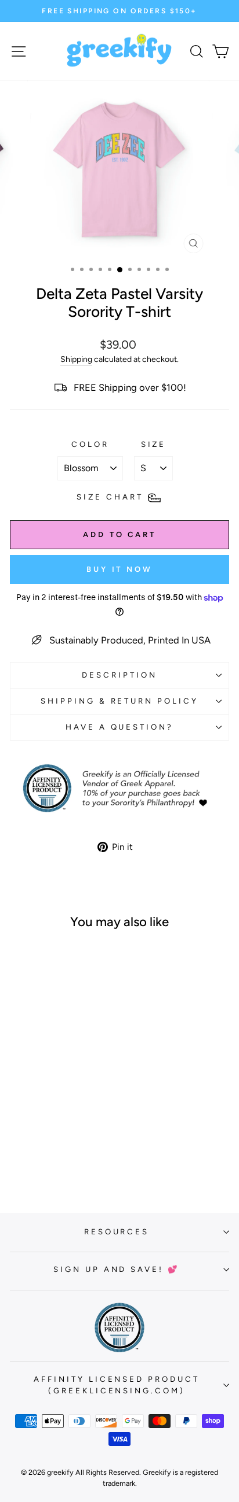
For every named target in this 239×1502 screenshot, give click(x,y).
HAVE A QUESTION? (120, 726)
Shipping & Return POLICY (119, 700)
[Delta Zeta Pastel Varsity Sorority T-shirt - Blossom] (71, 1147)
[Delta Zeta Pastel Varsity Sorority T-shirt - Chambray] (85, 1147)
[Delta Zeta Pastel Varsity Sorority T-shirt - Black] (18, 1147)
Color (90, 444)
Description (119, 674)
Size (153, 444)
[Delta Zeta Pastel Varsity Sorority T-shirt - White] (31, 1147)
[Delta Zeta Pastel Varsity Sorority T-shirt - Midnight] (58, 1158)
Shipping (76, 359)
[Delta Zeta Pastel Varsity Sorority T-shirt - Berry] (58, 1147)
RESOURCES (117, 1231)
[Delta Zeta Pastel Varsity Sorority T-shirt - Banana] (45, 1147)
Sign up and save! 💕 (116, 1269)
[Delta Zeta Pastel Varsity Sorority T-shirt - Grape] (45, 1158)
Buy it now (119, 569)
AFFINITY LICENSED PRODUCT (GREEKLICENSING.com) (117, 1384)
